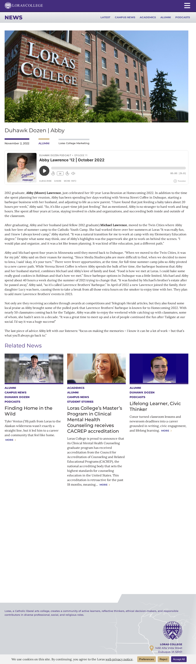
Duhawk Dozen (17, 397)
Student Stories (80, 401)
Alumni (165, 17)
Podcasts (182, 17)
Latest (105, 17)
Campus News (125, 17)
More (9, 439)
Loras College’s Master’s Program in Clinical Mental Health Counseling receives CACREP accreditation (94, 419)
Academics (148, 17)
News (13, 17)
